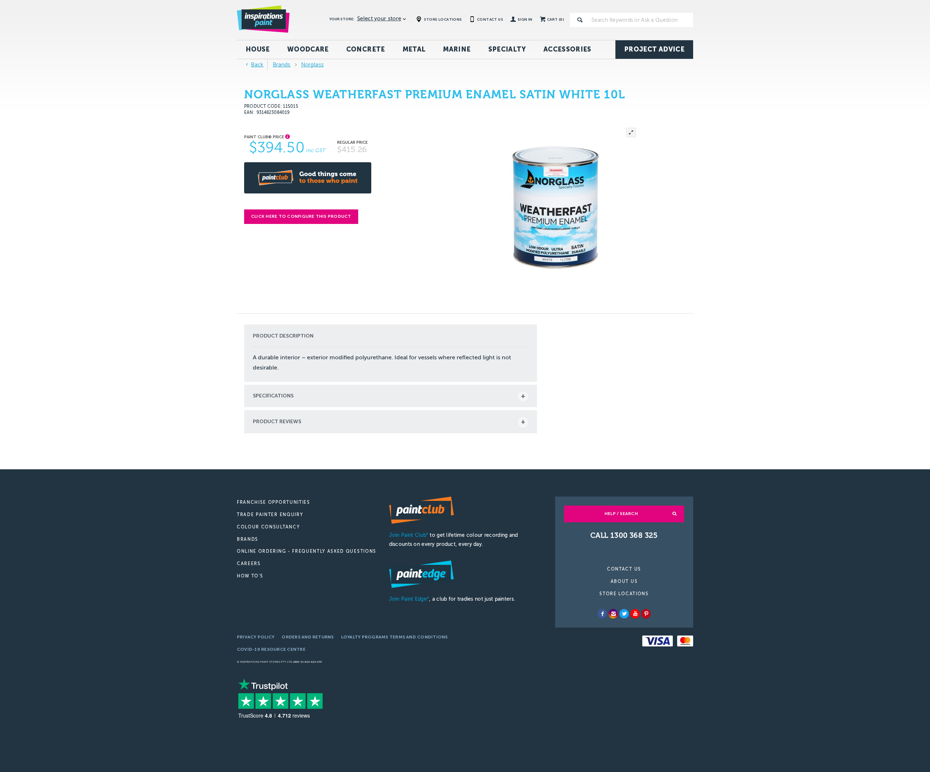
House (258, 49)
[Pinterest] (646, 613)
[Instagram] (613, 613)
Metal (414, 49)
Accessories (567, 49)
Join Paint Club (408, 535)
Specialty (507, 49)
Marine (456, 49)
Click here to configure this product (301, 216)
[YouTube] (635, 613)
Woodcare (308, 49)
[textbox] (641, 20)
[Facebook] (602, 613)
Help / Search (621, 513)
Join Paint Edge (409, 599)
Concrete (365, 49)
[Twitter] (624, 613)
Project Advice (654, 49)
